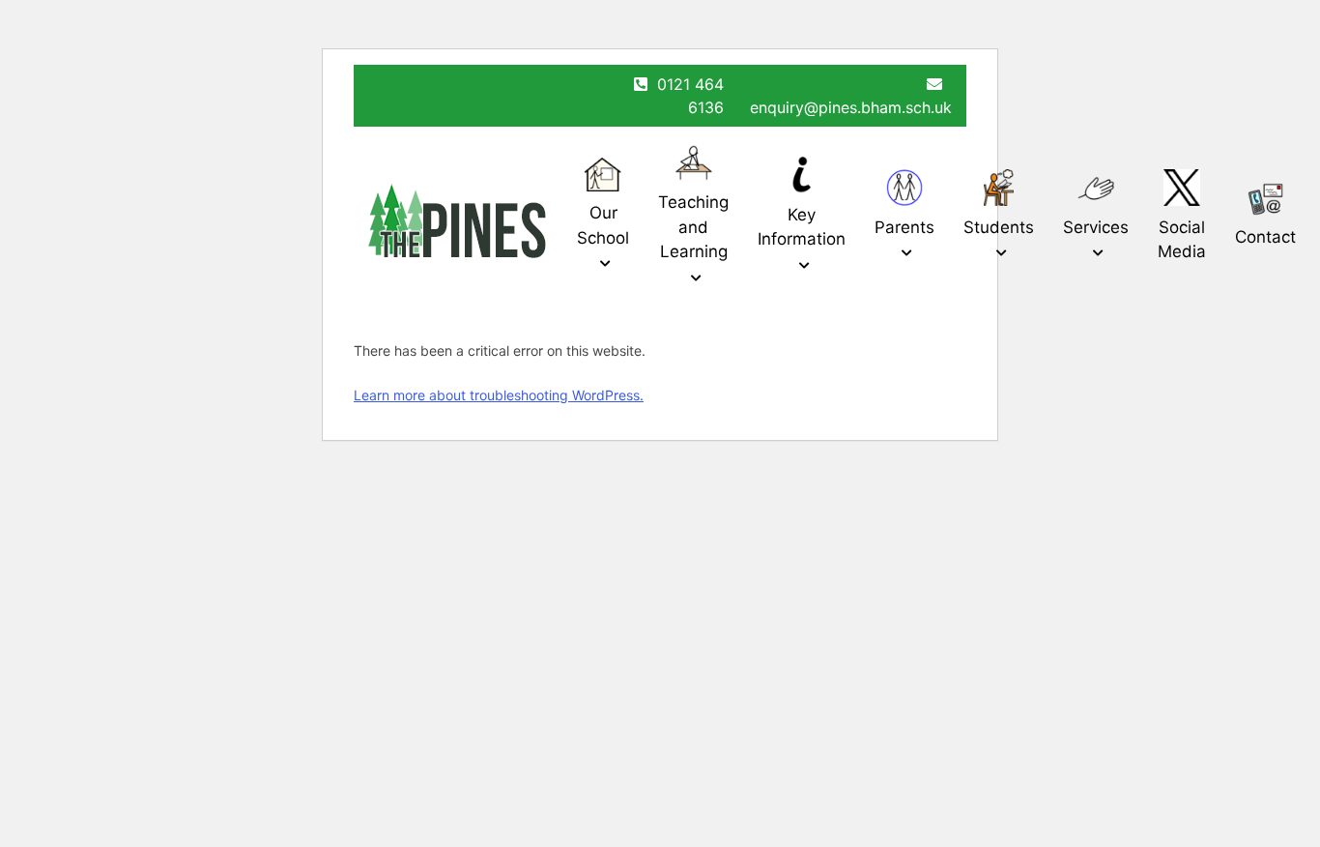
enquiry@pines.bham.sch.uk (851, 107)
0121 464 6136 (690, 95)
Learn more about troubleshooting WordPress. (499, 395)
